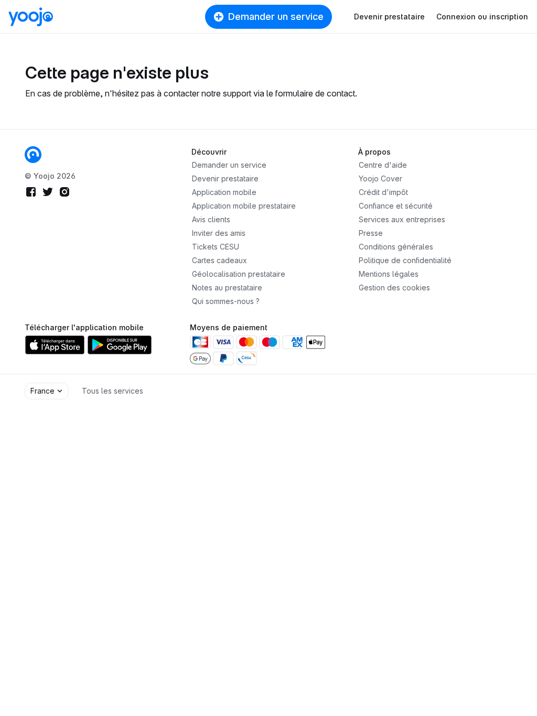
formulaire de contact (315, 93)
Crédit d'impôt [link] (383, 192)
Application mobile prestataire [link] (244, 205)
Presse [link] (371, 233)
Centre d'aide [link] (383, 164)
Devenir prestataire (389, 16)
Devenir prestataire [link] (225, 178)
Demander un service (276, 16)
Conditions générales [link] (396, 246)
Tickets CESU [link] (215, 246)
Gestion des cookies (394, 287)
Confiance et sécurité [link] (396, 205)
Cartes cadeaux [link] (219, 260)
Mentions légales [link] (388, 273)
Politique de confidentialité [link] (405, 260)
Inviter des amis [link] (218, 233)
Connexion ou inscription (482, 16)
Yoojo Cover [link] (380, 178)
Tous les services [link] (112, 390)
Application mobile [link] (224, 192)
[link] (33, 154)
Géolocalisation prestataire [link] (238, 273)
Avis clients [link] (211, 219)
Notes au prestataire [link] (227, 287)
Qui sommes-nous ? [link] (226, 301)
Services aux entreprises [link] (402, 219)
